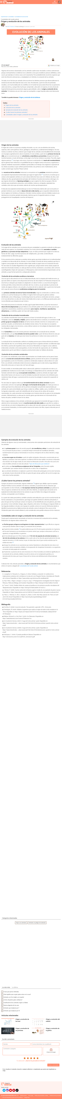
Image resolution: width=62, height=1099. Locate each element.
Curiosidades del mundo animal (21, 17)
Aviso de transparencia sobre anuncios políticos (12, 1097)
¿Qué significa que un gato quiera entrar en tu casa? (17, 994)
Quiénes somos (23, 1095)
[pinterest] (13, 1090)
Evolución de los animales (13, 107)
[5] (13, 542)
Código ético (27, 1097)
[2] (42, 174)
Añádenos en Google (55, 66)
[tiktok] (17, 1090)
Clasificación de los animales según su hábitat (16, 1003)
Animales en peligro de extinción (37, 923)
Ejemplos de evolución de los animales (17, 110)
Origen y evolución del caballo (53, 1020)
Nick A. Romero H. (11, 26)
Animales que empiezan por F (11, 1008)
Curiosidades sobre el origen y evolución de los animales (22, 115)
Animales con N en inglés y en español (14, 997)
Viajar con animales (21, 923)
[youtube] (10, 1090)
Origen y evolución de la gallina (52, 1030)
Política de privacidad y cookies (41, 1095)
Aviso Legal (30, 1095)
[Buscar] (60, 2)
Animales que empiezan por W (12, 1011)
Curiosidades (11, 17)
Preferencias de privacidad (55, 1095)
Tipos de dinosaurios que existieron (39, 464)
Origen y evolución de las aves (22, 1020)
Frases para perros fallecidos (11, 992)
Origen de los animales (11, 105)
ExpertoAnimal (4, 17)
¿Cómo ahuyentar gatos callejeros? (13, 1000)
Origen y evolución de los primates (22, 1030)
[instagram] (7, 1090)
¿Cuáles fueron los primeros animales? (16, 112)
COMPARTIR (54, 3)
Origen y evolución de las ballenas (29, 97)
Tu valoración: (20, 1061)
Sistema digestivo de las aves (11, 1005)
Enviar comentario (53, 1065)
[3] (33, 483)
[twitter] (4, 1090)
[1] (12, 160)
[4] (19, 529)
